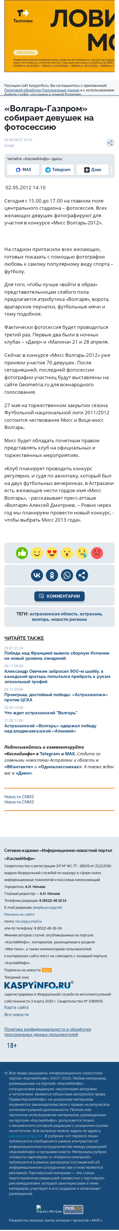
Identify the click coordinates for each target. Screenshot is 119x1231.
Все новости (16, 1014)
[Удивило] (67, 553)
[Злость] (97, 553)
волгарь (40, 619)
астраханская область (54, 614)
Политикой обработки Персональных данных (41, 90)
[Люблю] (52, 553)
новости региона (69, 619)
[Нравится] (22, 553)
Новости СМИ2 (19, 797)
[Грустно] (82, 553)
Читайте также (24, 638)
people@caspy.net (47, 908)
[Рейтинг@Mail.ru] (73, 1208)
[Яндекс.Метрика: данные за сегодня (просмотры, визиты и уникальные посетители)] (49, 1208)
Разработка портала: (56, 1220)
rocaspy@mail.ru (28, 921)
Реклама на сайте (19, 915)
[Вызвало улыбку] (37, 553)
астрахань (91, 614)
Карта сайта (16, 1007)
